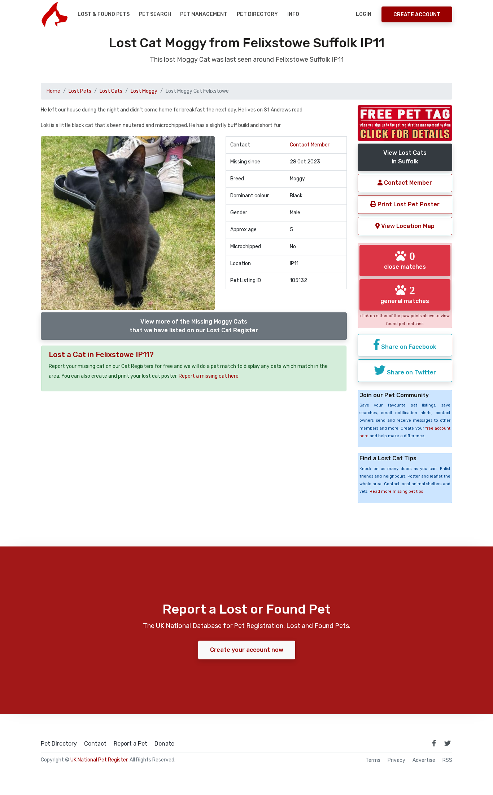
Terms (373, 760)
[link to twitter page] (447, 743)
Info (293, 14)
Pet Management (203, 14)
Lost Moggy (144, 91)
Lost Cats (111, 91)
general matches (404, 294)
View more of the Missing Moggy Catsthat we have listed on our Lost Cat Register (194, 326)
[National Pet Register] (54, 14)
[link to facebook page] (434, 743)
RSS (447, 760)
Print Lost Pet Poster (408, 204)
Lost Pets (80, 91)
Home (53, 91)
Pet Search (155, 14)
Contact (95, 744)
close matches (405, 260)
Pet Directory (257, 14)
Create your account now (246, 649)
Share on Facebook (408, 346)
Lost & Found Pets (104, 14)
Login (363, 14)
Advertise (424, 760)
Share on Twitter (410, 372)
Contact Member (310, 145)
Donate (164, 744)
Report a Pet (130, 744)
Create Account (416, 15)
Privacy (396, 760)
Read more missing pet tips (396, 491)
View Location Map (407, 226)
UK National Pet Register (98, 760)
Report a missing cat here (209, 376)
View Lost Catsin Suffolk (405, 157)
